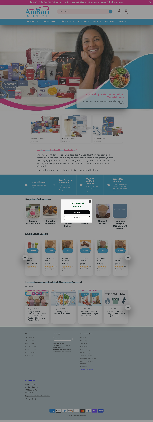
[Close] (90, 201)
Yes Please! (77, 212)
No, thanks (77, 217)
